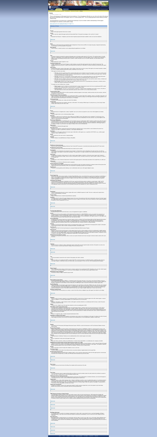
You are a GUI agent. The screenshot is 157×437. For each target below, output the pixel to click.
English (90, 9)
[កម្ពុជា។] (97, 9)
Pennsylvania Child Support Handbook (56, 11)
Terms (81, 11)
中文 (99, 9)
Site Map (100, 1)
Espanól (93, 9)
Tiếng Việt (102, 9)
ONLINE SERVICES (104, 6)
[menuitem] (97, 6)
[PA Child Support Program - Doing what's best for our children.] (61, 2)
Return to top (52, 39)
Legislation (68, 11)
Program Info (59, 9)
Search (96, 1)
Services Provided (75, 11)
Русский (106, 9)
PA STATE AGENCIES (96, 6)
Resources (66, 9)
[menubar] (97, 6)
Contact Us (105, 1)
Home (52, 9)
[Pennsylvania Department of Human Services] (54, 7)
